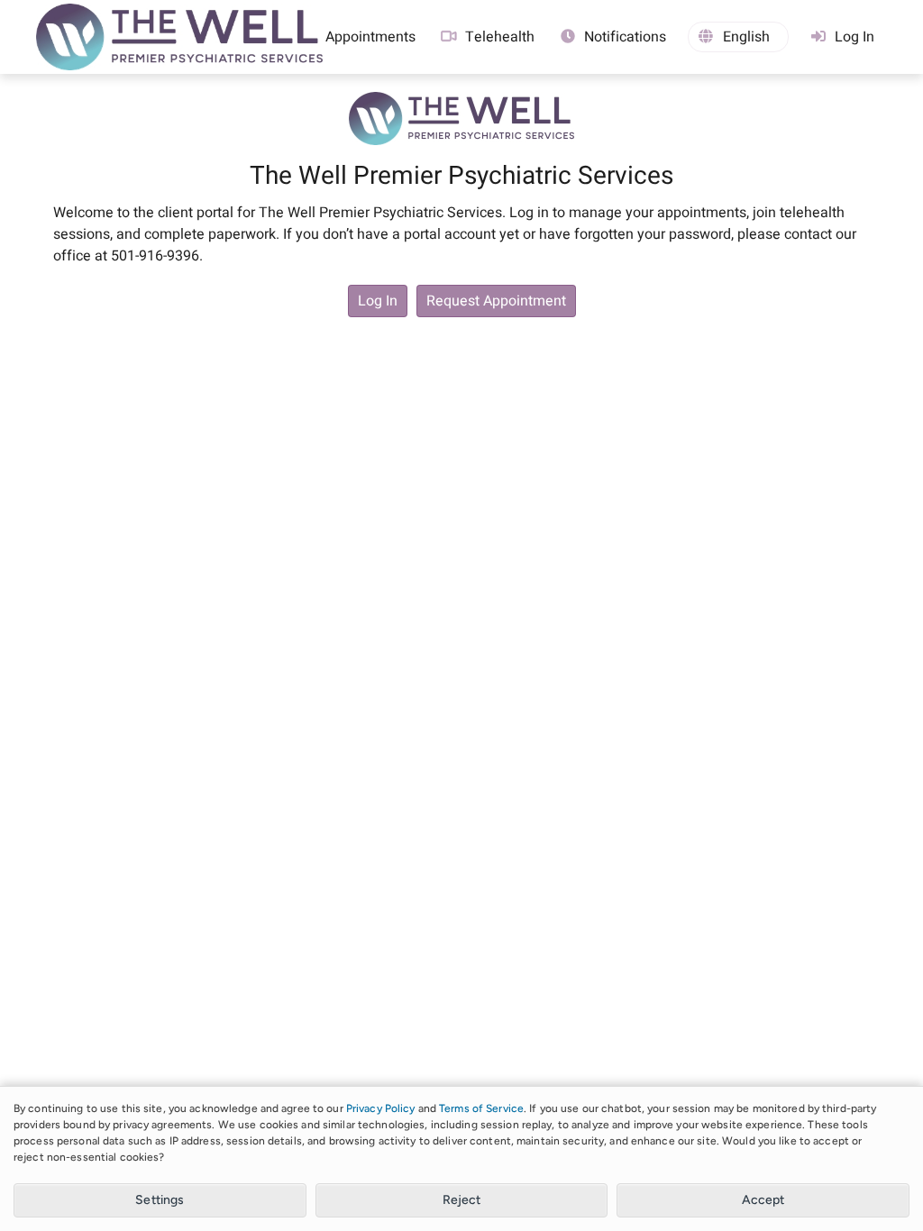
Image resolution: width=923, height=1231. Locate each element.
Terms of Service (481, 1108)
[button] (738, 37)
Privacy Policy (381, 1108)
